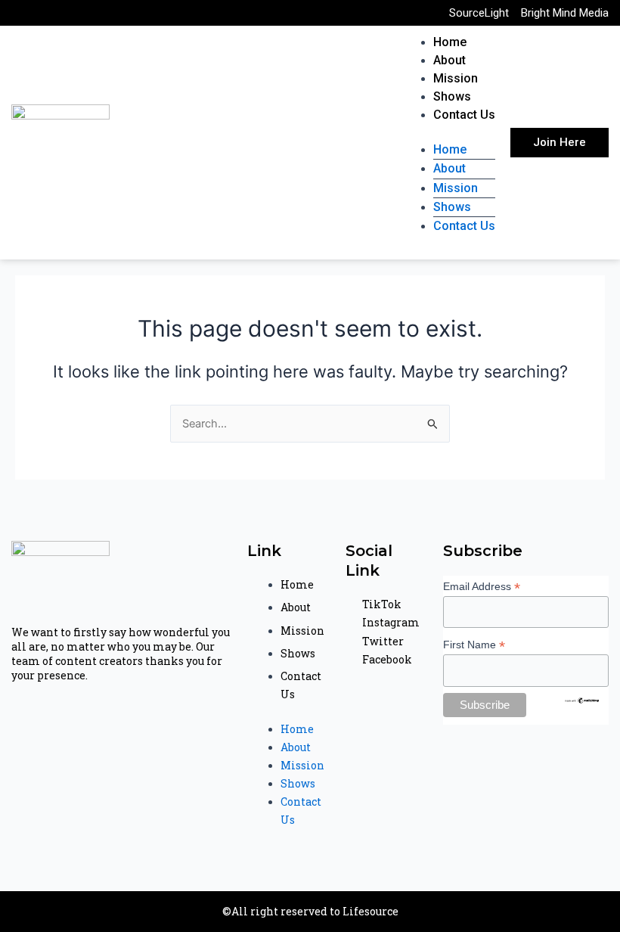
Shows (452, 96)
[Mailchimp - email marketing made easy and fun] (583, 699)
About (449, 60)
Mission (455, 78)
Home (450, 42)
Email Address (481, 586)
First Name (474, 645)
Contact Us (464, 114)
